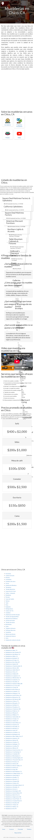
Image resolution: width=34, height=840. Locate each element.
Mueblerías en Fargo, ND (12, 769)
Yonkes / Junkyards (10, 593)
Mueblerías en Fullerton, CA (12, 711)
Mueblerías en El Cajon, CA (12, 660)
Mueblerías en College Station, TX (14, 773)
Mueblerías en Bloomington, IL (13, 756)
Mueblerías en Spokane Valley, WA (14, 683)
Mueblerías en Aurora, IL (12, 789)
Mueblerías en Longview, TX (12, 691)
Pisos (7, 605)
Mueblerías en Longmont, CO (13, 675)
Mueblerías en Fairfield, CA (12, 705)
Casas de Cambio (10, 599)
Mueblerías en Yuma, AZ (11, 730)
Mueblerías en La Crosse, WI (13, 685)
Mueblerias (8, 595)
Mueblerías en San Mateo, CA (13, 654)
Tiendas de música (10, 622)
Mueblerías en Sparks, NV (12, 664)
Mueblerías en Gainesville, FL (13, 775)
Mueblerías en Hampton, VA (12, 738)
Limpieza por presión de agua (13, 614)
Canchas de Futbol (10, 620)
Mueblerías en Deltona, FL (12, 767)
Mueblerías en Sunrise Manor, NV (14, 793)
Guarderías (8, 632)
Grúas (7, 626)
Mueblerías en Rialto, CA (12, 656)
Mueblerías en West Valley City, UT (14, 736)
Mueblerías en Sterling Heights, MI (14, 757)
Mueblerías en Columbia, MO (13, 754)
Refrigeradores (9, 608)
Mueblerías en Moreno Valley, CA (14, 765)
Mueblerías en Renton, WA (12, 668)
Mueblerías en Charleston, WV (13, 709)
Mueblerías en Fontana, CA (12, 761)
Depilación (8, 606)
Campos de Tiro (9, 610)
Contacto (11, 829)
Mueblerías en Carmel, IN (12, 687)
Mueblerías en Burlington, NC (13, 734)
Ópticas (7, 601)
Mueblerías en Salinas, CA (12, 806)
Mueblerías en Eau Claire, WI (13, 662)
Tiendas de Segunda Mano (12, 616)
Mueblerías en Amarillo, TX (12, 777)
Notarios (8, 577)
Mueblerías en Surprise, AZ (12, 724)
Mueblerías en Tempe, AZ (12, 804)
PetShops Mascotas (10, 630)
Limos (7, 638)
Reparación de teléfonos (12, 618)
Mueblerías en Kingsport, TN (13, 693)
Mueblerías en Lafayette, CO (13, 679)
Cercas (7, 583)
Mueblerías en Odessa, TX (12, 701)
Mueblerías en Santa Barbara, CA (14, 771)
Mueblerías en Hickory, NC (12, 763)
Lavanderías (8, 579)
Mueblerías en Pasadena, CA (13, 707)
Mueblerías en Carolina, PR (12, 746)
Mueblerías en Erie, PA (11, 808)
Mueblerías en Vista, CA (11, 672)
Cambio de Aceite (10, 575)
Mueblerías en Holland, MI (12, 673)
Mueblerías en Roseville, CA (12, 726)
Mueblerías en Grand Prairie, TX (13, 798)
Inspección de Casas (11, 591)
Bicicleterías (9, 624)
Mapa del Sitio (17, 832)
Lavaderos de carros (10, 581)
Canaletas (8, 612)
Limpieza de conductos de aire (13, 640)
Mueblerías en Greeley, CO (12, 742)
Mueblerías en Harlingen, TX (12, 744)
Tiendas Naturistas (10, 589)
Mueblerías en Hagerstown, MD (13, 797)
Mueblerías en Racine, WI (12, 740)
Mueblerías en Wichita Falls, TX (13, 677)
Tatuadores (8, 587)
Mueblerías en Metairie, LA (12, 728)
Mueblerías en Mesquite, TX (12, 703)
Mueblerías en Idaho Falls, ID (13, 670)
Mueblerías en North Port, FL (13, 795)
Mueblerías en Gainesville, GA (13, 716)
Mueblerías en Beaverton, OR (13, 697)
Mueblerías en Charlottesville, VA (14, 666)
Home (3, 829)
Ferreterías (8, 573)
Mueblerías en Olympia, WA (12, 781)
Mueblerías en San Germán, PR (13, 652)
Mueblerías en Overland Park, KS (14, 800)
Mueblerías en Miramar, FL (12, 713)
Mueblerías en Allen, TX (11, 650)
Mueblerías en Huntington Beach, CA (15, 785)
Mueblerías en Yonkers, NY (12, 783)
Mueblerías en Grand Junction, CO (14, 750)
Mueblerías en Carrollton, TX (13, 732)
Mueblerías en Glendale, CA (12, 787)
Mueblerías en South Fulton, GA (13, 695)
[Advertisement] (17, 89)
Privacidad (20, 829)
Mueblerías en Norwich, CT (12, 779)
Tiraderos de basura (10, 628)
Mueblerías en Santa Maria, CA (13, 722)
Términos (29, 829)
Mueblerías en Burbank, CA (12, 658)
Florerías (8, 597)
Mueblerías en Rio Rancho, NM (13, 699)
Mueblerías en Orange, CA (12, 718)
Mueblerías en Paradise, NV (12, 802)
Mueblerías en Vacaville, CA (12, 681)
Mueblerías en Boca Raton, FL (13, 689)
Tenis (7, 603)
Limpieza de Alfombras (11, 585)
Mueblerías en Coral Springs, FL (13, 752)
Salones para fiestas (10, 634)
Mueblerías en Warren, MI (12, 748)
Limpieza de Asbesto (11, 636)
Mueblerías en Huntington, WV (13, 791)
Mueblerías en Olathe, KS (12, 720)
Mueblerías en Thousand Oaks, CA (14, 759)
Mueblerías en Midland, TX (12, 715)
